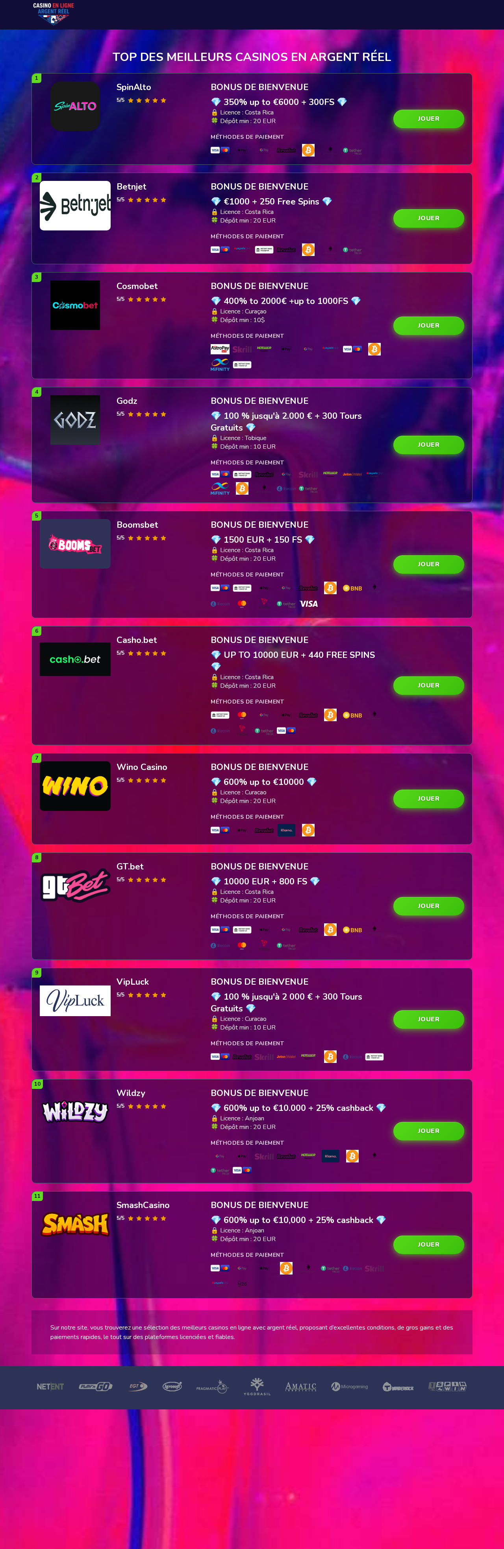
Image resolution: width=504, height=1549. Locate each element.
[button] (428, 119)
